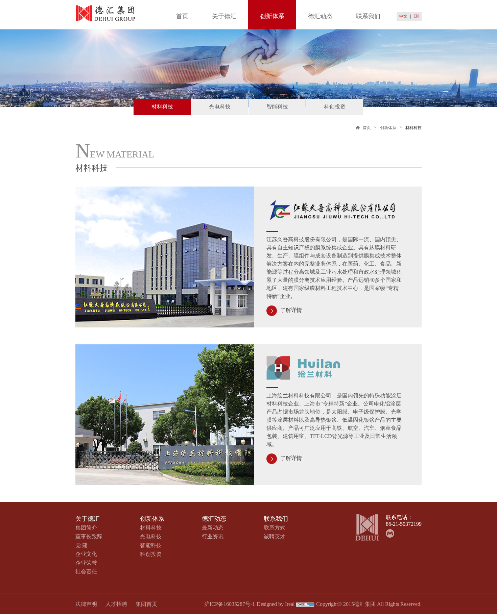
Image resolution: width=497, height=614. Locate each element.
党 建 (81, 545)
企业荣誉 (86, 563)
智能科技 (277, 106)
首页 (182, 16)
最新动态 (212, 528)
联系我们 (368, 16)
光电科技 (220, 106)
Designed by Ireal (275, 604)
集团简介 (86, 528)
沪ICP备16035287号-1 (229, 604)
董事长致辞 (88, 536)
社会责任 (86, 571)
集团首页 (146, 604)
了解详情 (291, 310)
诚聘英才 (274, 536)
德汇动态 (320, 16)
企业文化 (86, 554)
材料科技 (162, 106)
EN (416, 16)
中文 (403, 16)
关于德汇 (224, 16)
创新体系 (272, 16)
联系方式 (274, 528)
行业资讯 (212, 536)
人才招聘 (116, 604)
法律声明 (86, 604)
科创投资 (335, 106)
